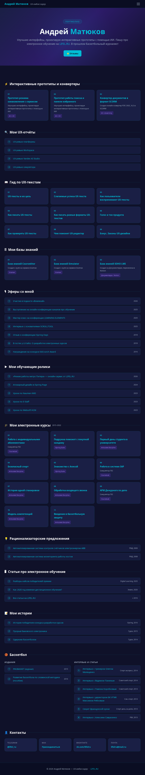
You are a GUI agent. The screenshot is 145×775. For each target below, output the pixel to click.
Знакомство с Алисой (66, 466)
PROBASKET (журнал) (23, 669)
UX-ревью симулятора (24, 167)
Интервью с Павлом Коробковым (100, 689)
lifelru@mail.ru (118, 747)
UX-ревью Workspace (23, 150)
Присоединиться (51, 747)
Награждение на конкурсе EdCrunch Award (34, 351)
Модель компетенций (20, 514)
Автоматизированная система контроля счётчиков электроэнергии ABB (49, 548)
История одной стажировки (23, 490)
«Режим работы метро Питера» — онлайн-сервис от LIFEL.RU (43, 376)
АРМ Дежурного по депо (113, 490)
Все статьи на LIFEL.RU (24, 598)
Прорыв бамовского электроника (30, 631)
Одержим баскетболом (24, 639)
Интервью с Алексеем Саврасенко (100, 717)
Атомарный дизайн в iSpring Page (30, 384)
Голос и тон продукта (112, 214)
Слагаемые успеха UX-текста (70, 196)
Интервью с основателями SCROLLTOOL (33, 326)
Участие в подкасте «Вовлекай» (28, 301)
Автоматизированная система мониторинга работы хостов (43, 556)
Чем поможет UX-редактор (69, 233)
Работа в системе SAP (112, 466)
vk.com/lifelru (83, 747)
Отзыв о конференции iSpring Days (30, 335)
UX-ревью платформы (24, 141)
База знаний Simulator (66, 263)
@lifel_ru (11, 747)
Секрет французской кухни (96, 709)
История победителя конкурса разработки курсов (38, 622)
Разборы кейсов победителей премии (32, 581)
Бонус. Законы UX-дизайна (115, 233)
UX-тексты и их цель (19, 196)
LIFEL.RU (64, 43)
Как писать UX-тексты (20, 214)
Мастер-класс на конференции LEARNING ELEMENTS (39, 318)
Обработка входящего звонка (70, 490)
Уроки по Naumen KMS (24, 393)
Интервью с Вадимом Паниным (99, 680)
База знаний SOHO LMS (113, 263)
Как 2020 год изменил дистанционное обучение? (37, 589)
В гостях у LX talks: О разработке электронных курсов (40, 343)
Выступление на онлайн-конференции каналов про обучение (44, 309)
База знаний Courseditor (21, 263)
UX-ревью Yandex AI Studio (26, 158)
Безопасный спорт (18, 466)
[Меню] (138, 4)
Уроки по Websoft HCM (24, 410)
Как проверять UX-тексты (22, 233)
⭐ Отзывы (72, 53)
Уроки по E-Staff (21, 401)
